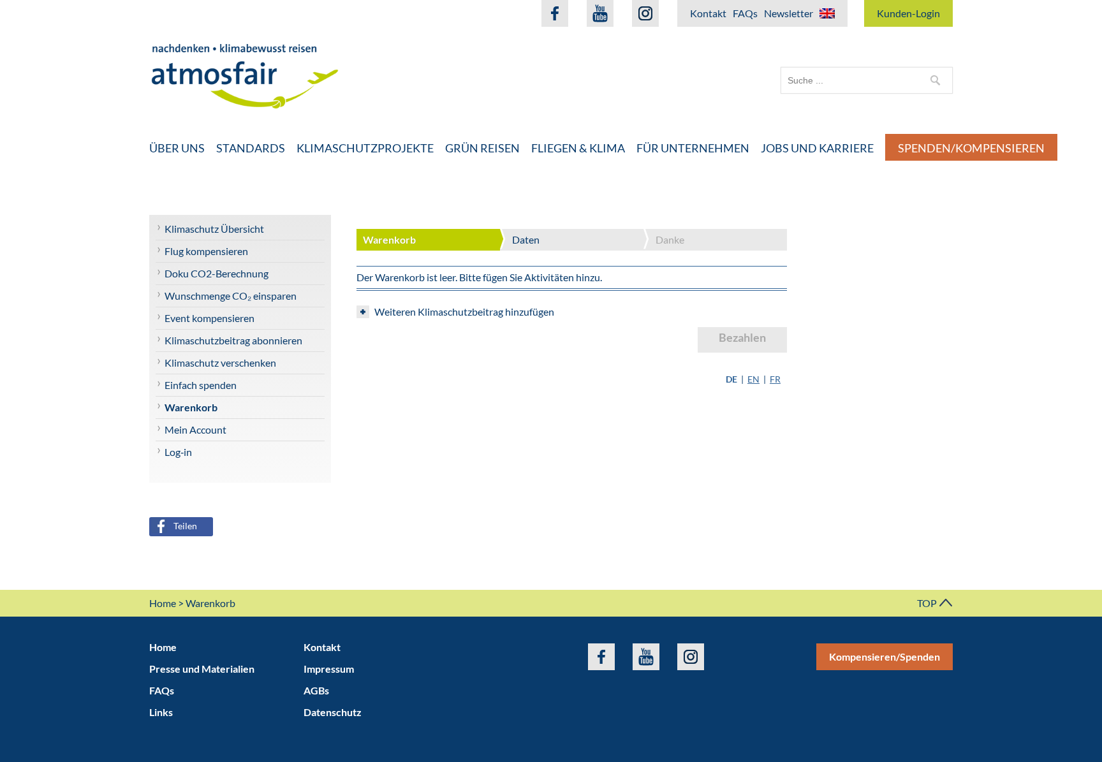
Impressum (329, 669)
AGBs (316, 690)
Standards (250, 148)
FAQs (745, 13)
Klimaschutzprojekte (365, 148)
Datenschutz (333, 712)
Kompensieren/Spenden (884, 656)
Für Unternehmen (692, 148)
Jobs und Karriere (817, 148)
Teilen (185, 525)
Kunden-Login (908, 13)
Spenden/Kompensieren (971, 148)
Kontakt (708, 13)
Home (162, 603)
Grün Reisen (482, 148)
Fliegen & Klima (578, 148)
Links (161, 712)
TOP (928, 603)
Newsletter (788, 13)
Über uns (177, 148)
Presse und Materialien (201, 669)
